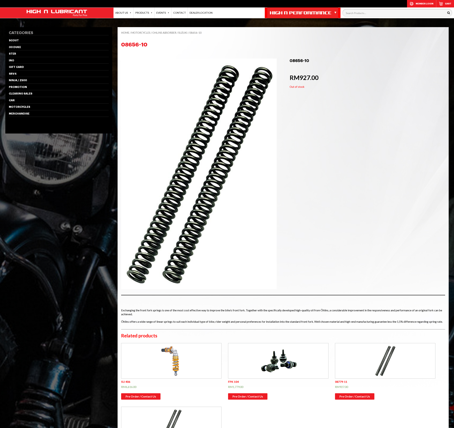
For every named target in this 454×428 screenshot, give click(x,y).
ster (12, 53)
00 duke (15, 47)
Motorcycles (19, 107)
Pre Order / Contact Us (141, 396)
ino (11, 60)
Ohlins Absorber (164, 32)
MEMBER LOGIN (424, 4)
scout (14, 40)
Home (125, 32)
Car (12, 100)
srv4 (13, 74)
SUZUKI (182, 32)
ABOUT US (121, 12)
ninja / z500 (18, 80)
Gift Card (16, 67)
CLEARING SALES (20, 93)
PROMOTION (18, 87)
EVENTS (161, 12)
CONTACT (179, 12)
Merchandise (19, 113)
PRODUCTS (142, 12)
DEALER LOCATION (201, 12)
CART (448, 4)
